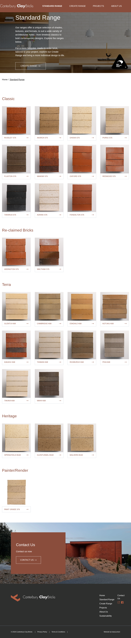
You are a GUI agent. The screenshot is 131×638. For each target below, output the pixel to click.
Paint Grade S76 (12, 509)
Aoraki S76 (42, 215)
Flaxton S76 (10, 176)
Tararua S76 (10, 215)
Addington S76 (11, 269)
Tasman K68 (42, 362)
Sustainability (100, 616)
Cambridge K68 (44, 324)
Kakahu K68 (9, 362)
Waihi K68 (41, 401)
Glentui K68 (10, 324)
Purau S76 (107, 138)
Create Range (77, 6)
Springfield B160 (12, 455)
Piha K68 (106, 362)
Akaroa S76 (42, 138)
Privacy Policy (42, 632)
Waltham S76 (43, 269)
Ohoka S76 (75, 138)
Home (5, 79)
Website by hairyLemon (112, 632)
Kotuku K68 (108, 324)
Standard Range (52, 6)
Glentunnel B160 (45, 455)
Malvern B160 (76, 455)
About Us (116, 6)
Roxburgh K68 (77, 362)
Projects (98, 6)
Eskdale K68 (75, 324)
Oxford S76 (75, 176)
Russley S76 (10, 138)
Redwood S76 (109, 176)
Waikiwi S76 (42, 176)
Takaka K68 (9, 401)
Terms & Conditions (58, 632)
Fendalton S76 (77, 215)
